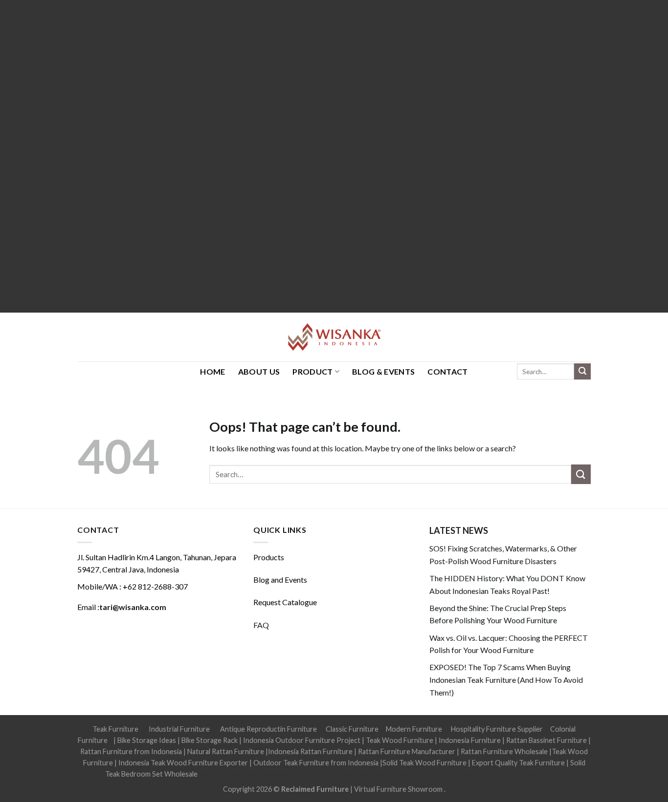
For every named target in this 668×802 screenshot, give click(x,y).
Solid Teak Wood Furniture (424, 763)
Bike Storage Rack (209, 740)
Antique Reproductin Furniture (268, 729)
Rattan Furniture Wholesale (504, 751)
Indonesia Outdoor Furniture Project (301, 740)
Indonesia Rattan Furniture (310, 751)
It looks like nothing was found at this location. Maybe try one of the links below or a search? (362, 448)
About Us (259, 371)
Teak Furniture (115, 729)
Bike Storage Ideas (146, 740)
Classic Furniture (352, 729)
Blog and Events (280, 579)
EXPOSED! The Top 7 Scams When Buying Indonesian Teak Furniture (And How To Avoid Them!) (506, 679)
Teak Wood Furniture (399, 740)
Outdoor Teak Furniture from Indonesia (316, 763)
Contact (447, 371)
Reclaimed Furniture (315, 789)
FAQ (261, 625)
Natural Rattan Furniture (225, 751)
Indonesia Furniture (470, 740)
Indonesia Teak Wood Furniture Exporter (183, 763)
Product (312, 371)
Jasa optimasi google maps (332, 774)
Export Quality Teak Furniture (518, 763)
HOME (212, 371)
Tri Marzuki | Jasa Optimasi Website (507, 774)
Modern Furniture (414, 729)
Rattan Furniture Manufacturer (406, 751)
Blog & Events (383, 371)
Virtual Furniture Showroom (399, 789)
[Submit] (582, 371)
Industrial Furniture (179, 729)
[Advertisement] (293, 156)
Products (268, 557)
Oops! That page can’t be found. (305, 427)
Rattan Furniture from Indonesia (131, 751)
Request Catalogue (285, 602)
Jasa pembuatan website (413, 774)
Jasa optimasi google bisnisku (244, 774)
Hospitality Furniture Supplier (497, 729)
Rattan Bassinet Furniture (546, 740)
